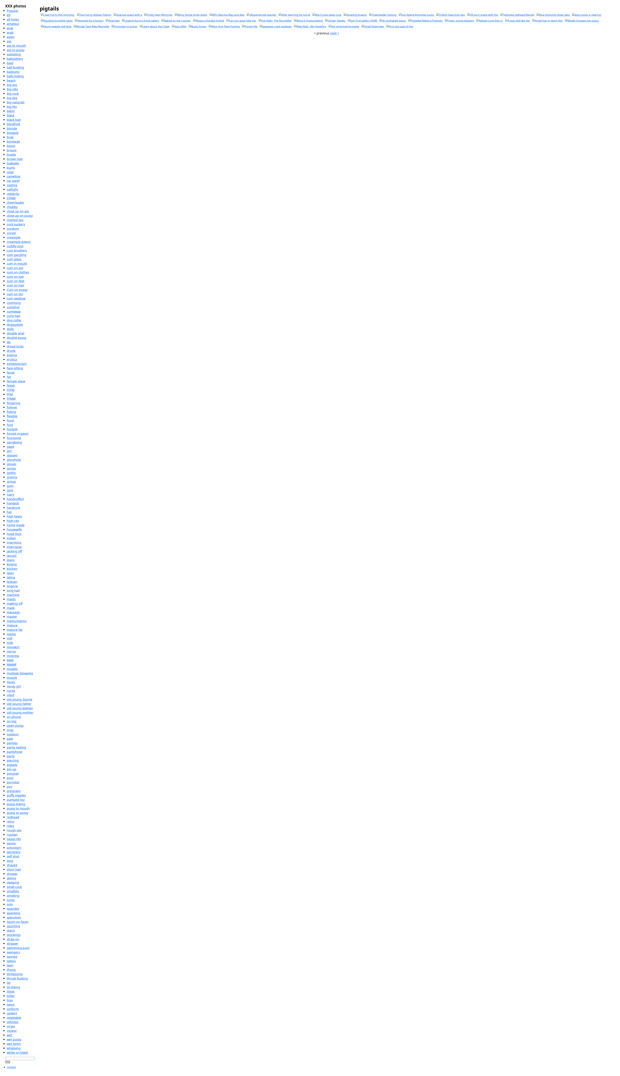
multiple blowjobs (20, 673)
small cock (14, 887)
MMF (10, 660)
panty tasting (16, 747)
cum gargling (16, 255)
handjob (13, 503)
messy (11, 634)
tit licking (13, 987)
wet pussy (14, 1039)
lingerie (12, 586)
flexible (12, 416)
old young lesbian (20, 708)
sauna (11, 843)
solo (10, 904)
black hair (14, 120)
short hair (14, 869)
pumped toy (16, 800)
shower (12, 874)
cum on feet (15, 281)
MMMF (12, 664)
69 (8, 15)
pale (10, 738)
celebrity (13, 194)
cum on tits (15, 294)
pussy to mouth (18, 808)
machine (13, 595)
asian (11, 37)
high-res (13, 521)
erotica (12, 359)
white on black (17, 1052)
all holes (13, 19)
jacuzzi (11, 555)
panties (12, 743)
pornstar (13, 782)
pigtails (12, 765)
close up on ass (18, 211)
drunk (11, 351)
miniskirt (13, 647)
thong (11, 970)
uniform (13, 1009)
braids (11, 154)
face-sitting (15, 368)
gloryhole (14, 460)
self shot (13, 856)
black (10, 115)
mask (11, 608)
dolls (10, 329)
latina (11, 577)
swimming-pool (18, 948)
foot (10, 425)
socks (11, 900)
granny (12, 477)
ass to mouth (16, 45)
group (11, 481)
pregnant (14, 791)
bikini (11, 111)
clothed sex (15, 220)
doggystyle (15, 324)
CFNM (11, 198)
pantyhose (14, 752)
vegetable (14, 1017)
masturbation (17, 621)
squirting (13, 926)
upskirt (12, 1013)
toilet (10, 996)
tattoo (11, 961)
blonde (12, 128)
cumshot (13, 307)
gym (10, 490)
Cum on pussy (17, 290)
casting (12, 185)
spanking (13, 913)
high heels (14, 516)
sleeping (13, 882)
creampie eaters (19, 242)
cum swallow (16, 298)
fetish (11, 385)
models (12, 669)
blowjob (13, 133)
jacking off (14, 551)
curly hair (14, 316)
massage (13, 612)
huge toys (14, 534)
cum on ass (15, 268)
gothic (11, 473)
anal (10, 28)
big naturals (15, 102)
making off (15, 603)
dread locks (15, 346)
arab (10, 32)
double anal (15, 333)
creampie (14, 237)
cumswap (14, 311)
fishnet (12, 407)
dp (9, 342)
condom (13, 229)
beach (11, 80)
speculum (14, 917)
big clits (12, 89)
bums (11, 167)
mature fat (14, 630)
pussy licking (16, 804)
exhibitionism (17, 364)
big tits (12, 106)
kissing (12, 564)
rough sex (14, 830)
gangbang (14, 442)
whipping (14, 1048)
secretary (13, 852)
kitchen (12, 568)
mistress (13, 656)
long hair (13, 590)
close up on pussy (20, 215)
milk (10, 643)
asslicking (14, 54)
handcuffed (15, 499)
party (11, 756)
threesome (15, 974)
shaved (12, 865)
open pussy (15, 725)
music (11, 682)
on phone (14, 717)
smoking (13, 895)
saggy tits (14, 839)
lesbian (12, 582)
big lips (12, 98)
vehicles (12, 1022)
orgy (10, 730)
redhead (13, 817)
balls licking (15, 76)
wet (9, 1035)
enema (12, 355)
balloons (13, 72)
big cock (13, 93)
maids (11, 599)
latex (10, 573)
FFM (10, 394)
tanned (12, 956)
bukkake (13, 163)
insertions (14, 542)
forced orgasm (17, 433)
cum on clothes (18, 272)
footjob (12, 429)
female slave (16, 381)
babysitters (15, 59)
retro (10, 821)
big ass (12, 85)
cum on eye (15, 276)
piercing (13, 760)
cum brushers (17, 250)
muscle (12, 677)
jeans (11, 560)
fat (9, 377)
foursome (14, 438)
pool (10, 778)
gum (10, 486)
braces (11, 150)
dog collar (14, 320)
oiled (10, 695)
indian (11, 538)
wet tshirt (14, 1044)
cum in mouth (17, 263)
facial (11, 372)
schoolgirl (14, 847)
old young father (19, 704)
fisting (11, 412)
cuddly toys (15, 246)
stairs (11, 930)
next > (334, 33)
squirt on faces (17, 922)
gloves (11, 464)
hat (9, 512)
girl (9, 451)
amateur (13, 24)
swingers (13, 952)
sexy (10, 861)
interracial (14, 547)
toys (10, 1000)
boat (10, 137)
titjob (11, 991)
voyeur (12, 1031)
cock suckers (16, 224)
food (10, 420)
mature (12, 625)
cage (10, 172)
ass (9, 41)
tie (8, 983)
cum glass (14, 259)
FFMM (11, 398)
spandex (13, 908)
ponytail (13, 773)
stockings (14, 935)
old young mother (20, 712)
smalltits (13, 891)
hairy (10, 494)
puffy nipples (16, 795)
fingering (13, 403)
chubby (12, 207)
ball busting (15, 67)
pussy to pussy (17, 813)
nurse (11, 691)
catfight (12, 189)
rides (10, 826)
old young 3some (19, 699)
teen (10, 965)
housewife (14, 529)
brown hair (15, 159)
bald (10, 63)
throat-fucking (17, 978)
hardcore (13, 507)
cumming (14, 303)
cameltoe (13, 176)
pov (9, 786)
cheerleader (15, 202)
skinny (11, 878)
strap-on (13, 939)
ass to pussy (16, 50)
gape (10, 446)
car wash (13, 181)
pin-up (11, 769)
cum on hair (15, 285)
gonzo (11, 468)
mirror (11, 651)
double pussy (16, 337)
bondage (13, 141)
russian (12, 834)
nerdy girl (14, 686)
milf (9, 638)
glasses (12, 455)
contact (11, 1067)
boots (11, 146)
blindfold (13, 124)
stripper (12, 943)
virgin (11, 1026)
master (12, 616)
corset (11, 233)
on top (11, 721)
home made (16, 525)
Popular (12, 11)
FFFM (10, 390)
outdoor (13, 734)
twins (11, 1004)
